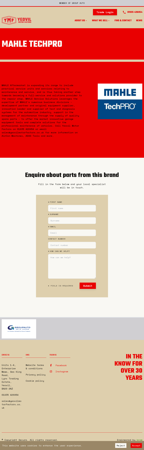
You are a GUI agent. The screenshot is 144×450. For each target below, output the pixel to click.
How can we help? (59, 251)
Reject (121, 445)
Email (52, 227)
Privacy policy (35, 374)
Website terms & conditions (35, 366)
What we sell (100, 20)
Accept (136, 445)
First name (55, 202)
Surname (53, 214)
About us (80, 20)
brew (139, 440)
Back (8, 72)
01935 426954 (10, 394)
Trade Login (104, 12)
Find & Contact (123, 20)
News (139, 20)
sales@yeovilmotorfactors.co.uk (11, 404)
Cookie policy (35, 380)
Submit (87, 286)
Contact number (57, 239)
